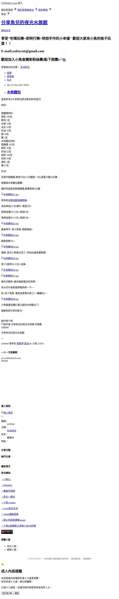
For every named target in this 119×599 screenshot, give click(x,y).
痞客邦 (20, 343)
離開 (17, 593)
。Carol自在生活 (9, 508)
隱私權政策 (76, 559)
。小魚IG (6, 479)
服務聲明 (87, 559)
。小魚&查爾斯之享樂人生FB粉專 (18, 526)
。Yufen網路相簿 (9, 514)
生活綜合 (25, 67)
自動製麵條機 (20, 200)
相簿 (9, 73)
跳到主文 (5, 30)
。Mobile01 (6, 485)
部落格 (10, 76)
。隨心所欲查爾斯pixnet (13, 520)
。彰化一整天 (8, 497)
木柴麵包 (14, 92)
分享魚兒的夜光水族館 (24, 22)
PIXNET (38, 559)
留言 (26, 343)
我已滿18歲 (7, 593)
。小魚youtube (8, 502)
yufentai (5, 327)
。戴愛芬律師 (8, 491)
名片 (9, 80)
